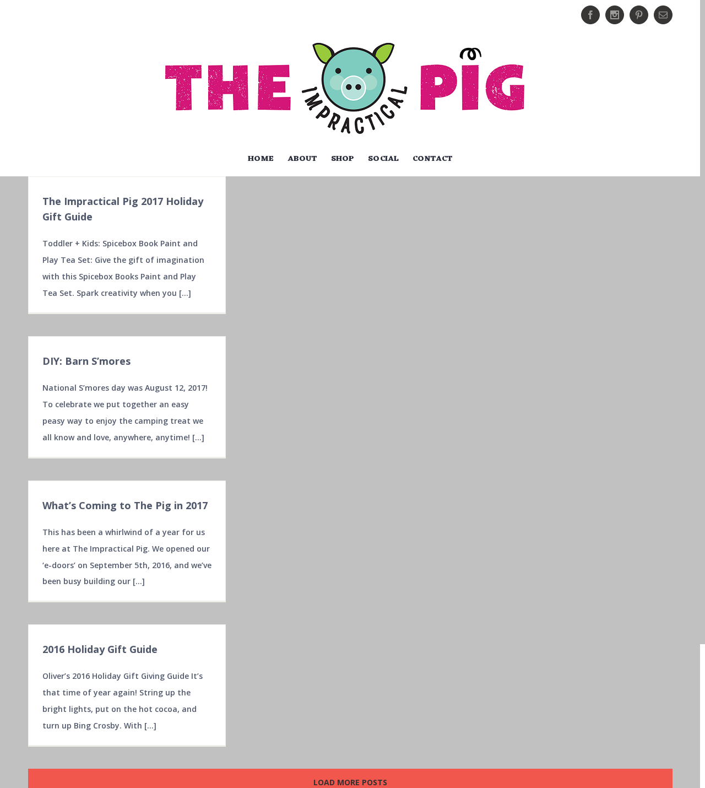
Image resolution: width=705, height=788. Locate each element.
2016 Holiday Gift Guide (100, 649)
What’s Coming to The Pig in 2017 (125, 505)
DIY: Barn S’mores (86, 361)
